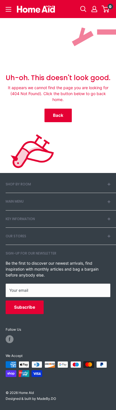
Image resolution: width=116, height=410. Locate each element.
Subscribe (24, 307)
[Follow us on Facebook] (10, 339)
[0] (105, 9)
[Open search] (83, 9)
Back (58, 115)
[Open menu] (8, 9)
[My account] (94, 9)
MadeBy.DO (46, 398)
